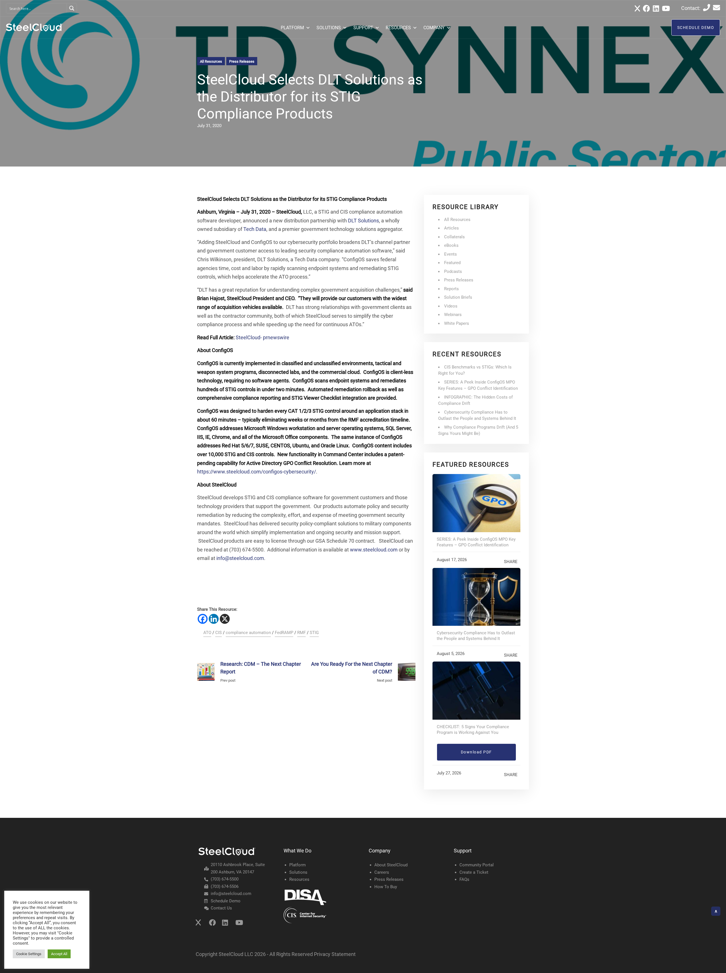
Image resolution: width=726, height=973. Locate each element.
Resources (299, 879)
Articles (451, 228)
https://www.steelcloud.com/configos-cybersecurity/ (256, 472)
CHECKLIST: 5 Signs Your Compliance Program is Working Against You (473, 729)
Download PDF (476, 752)
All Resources (211, 61)
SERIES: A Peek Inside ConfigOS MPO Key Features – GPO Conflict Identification (476, 542)
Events (450, 254)
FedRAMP (284, 632)
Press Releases (241, 61)
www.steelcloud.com (374, 550)
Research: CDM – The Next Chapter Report (260, 668)
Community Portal (476, 864)
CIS (218, 632)
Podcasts (453, 271)
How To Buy (385, 886)
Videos (450, 306)
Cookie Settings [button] (28, 954)
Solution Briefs (458, 297)
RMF (301, 632)
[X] (225, 619)
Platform (297, 864)
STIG (314, 632)
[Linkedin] (214, 619)
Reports (451, 288)
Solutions (298, 872)
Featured (452, 262)
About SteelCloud (391, 864)
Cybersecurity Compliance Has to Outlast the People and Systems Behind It (476, 635)
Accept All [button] (59, 954)
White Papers (456, 323)
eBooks (451, 245)
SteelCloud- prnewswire (262, 337)
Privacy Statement (335, 954)
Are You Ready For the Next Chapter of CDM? (351, 668)
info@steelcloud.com (240, 558)
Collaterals (454, 236)
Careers (381, 872)
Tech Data (254, 229)
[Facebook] (203, 619)
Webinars (453, 314)
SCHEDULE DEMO (695, 27)
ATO (207, 632)
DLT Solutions (363, 221)
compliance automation (248, 632)
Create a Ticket (473, 872)
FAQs (464, 879)
